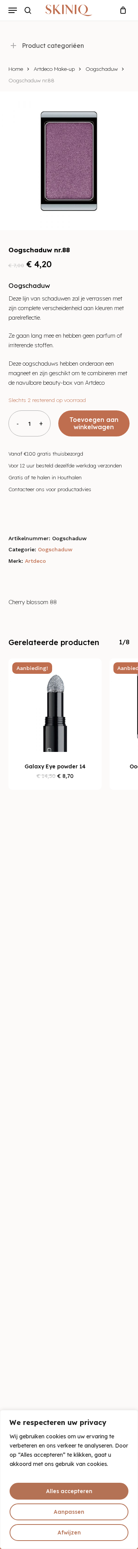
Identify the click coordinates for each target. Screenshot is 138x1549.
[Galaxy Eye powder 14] (55, 705)
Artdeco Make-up (54, 68)
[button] (12, 10)
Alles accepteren (69, 1491)
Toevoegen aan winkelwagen (93, 423)
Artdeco (35, 561)
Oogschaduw (101, 68)
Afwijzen (69, 1532)
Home (15, 68)
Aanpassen (69, 1511)
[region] (69, 1479)
